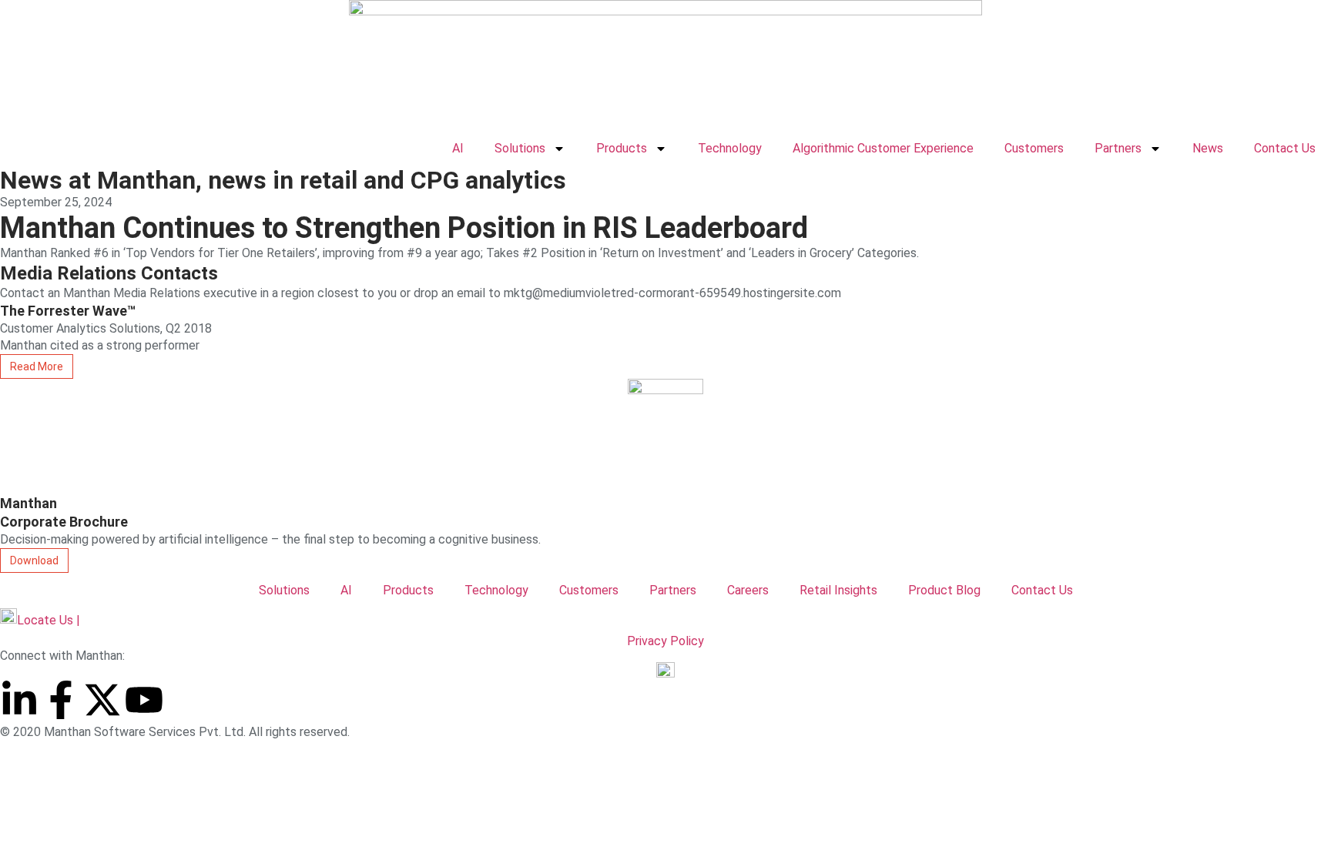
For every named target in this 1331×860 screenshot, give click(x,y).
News (1207, 148)
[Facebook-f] (61, 700)
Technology (730, 148)
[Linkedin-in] (19, 700)
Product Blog (944, 590)
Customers (1034, 148)
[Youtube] (144, 700)
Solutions (520, 148)
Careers (748, 590)
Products (621, 148)
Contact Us (1285, 148)
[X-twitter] (102, 700)
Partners (1118, 148)
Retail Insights (838, 590)
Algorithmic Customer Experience (883, 148)
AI (458, 148)
